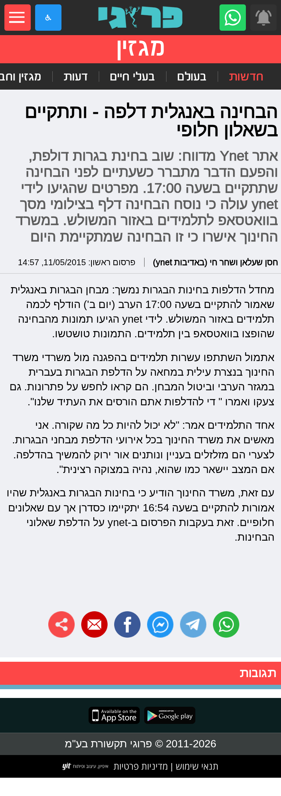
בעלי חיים (132, 76)
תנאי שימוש (195, 766)
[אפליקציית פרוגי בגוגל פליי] (167, 715)
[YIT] (86, 766)
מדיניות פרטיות (140, 766)
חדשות (246, 76)
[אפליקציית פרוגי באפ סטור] (114, 715)
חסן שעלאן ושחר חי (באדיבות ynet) (215, 262)
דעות (75, 76)
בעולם (192, 76)
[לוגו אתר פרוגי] (140, 17)
